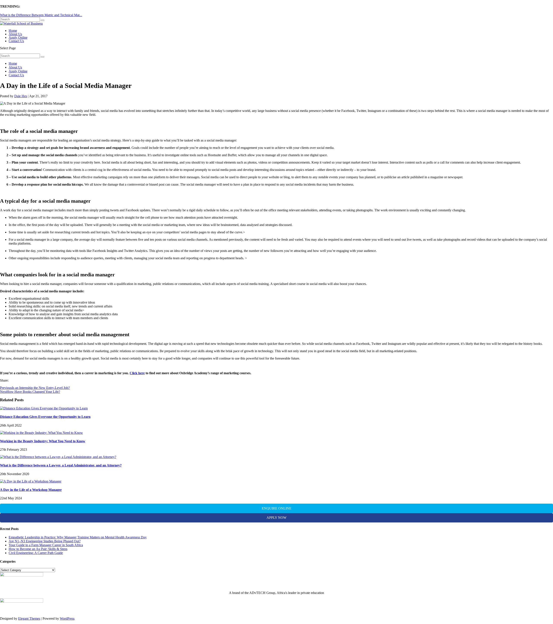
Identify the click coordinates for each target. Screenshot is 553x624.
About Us (15, 34)
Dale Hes (20, 96)
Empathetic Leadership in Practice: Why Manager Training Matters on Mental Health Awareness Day (78, 537)
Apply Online (18, 37)
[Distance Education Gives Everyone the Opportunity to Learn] (44, 408)
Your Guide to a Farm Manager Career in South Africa (46, 545)
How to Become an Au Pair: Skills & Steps (38, 549)
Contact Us (16, 41)
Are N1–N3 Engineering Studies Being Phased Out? (45, 541)
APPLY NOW (276, 517)
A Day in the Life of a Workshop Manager (31, 490)
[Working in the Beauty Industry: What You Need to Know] (41, 433)
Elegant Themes (29, 618)
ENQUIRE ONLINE (276, 508)
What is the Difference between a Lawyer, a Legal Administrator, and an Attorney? (61, 465)
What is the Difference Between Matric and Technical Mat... (41, 15)
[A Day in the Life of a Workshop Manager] (30, 481)
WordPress (67, 618)
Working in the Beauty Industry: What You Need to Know (42, 441)
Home (13, 30)
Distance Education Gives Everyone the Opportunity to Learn (45, 417)
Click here (137, 373)
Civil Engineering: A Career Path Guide (36, 553)
